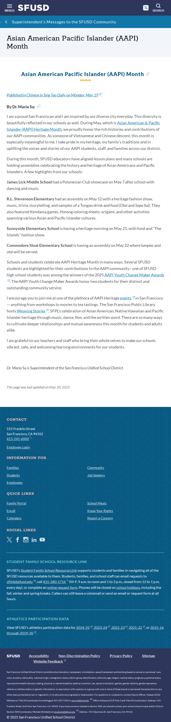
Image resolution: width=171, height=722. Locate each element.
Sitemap (148, 656)
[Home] (33, 8)
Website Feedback (48, 661)
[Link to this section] (147, 74)
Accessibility (39, 656)
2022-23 (118, 627)
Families (13, 468)
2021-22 (135, 627)
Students (13, 475)
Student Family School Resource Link (49, 570)
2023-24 (100, 627)
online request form (62, 587)
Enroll (11, 511)
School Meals (97, 503)
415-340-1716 (54, 581)
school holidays (128, 587)
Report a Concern (100, 518)
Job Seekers (96, 475)
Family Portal (16, 503)
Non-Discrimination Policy (79, 656)
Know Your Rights (100, 511)
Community (95, 468)
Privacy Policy (121, 656)
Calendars (14, 518)
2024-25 (83, 627)
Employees (15, 483)
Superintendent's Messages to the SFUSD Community (64, 21)
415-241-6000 (18, 439)
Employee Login (18, 447)
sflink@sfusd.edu (20, 581)
